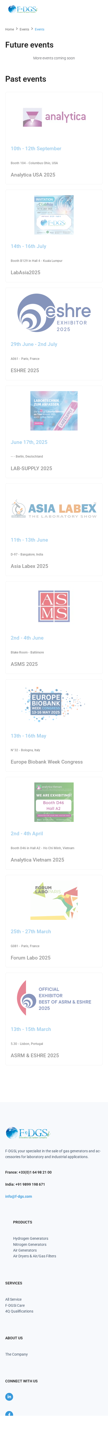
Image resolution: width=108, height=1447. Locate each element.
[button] (95, 9)
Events (24, 29)
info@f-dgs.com (18, 1196)
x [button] (103, 1419)
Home (9, 29)
